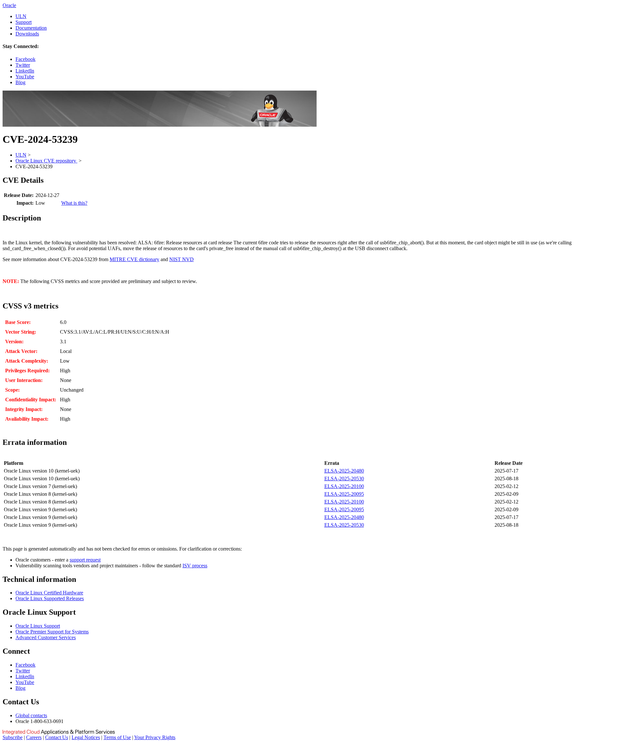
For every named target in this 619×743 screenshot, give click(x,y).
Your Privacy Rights (154, 737)
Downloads (27, 33)
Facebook (25, 59)
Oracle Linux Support (37, 626)
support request (85, 559)
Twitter (22, 65)
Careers (34, 737)
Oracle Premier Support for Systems (52, 631)
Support (23, 22)
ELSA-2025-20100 (344, 486)
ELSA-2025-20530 (344, 478)
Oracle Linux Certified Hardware (49, 592)
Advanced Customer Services (45, 637)
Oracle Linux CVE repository (46, 160)
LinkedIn (24, 70)
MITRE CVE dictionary (134, 259)
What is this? (74, 203)
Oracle (9, 5)
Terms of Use (117, 737)
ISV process (194, 565)
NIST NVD (181, 259)
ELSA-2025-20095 (344, 494)
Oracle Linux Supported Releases (49, 598)
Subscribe (13, 737)
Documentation (31, 28)
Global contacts (31, 715)
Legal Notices (86, 737)
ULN (20, 16)
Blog (20, 82)
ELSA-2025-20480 (344, 471)
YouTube (24, 76)
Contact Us (56, 737)
